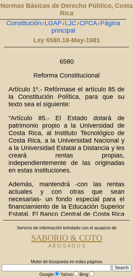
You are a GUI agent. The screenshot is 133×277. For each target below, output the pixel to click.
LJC (70, 23)
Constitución (23, 23)
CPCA (88, 23)
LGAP (53, 23)
